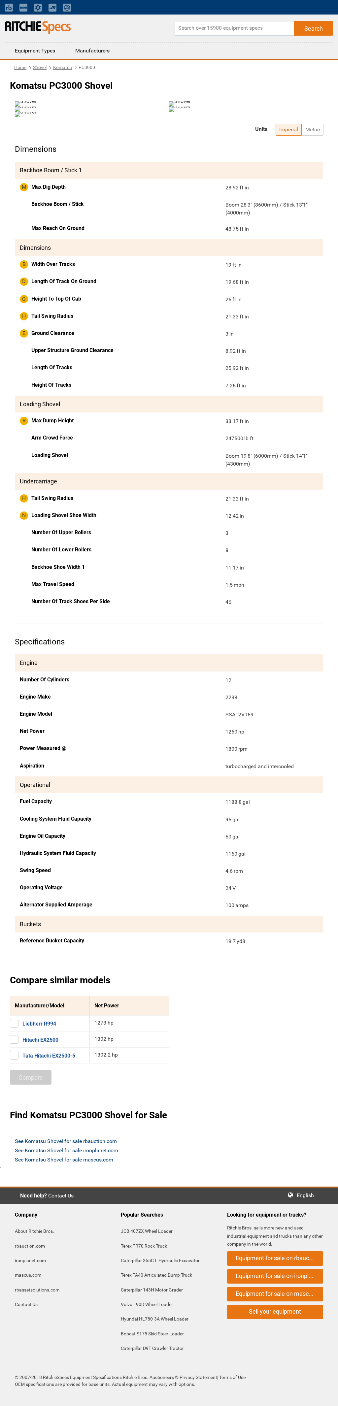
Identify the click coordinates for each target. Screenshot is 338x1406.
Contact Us (61, 1196)
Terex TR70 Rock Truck (144, 1246)
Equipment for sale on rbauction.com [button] (279, 1258)
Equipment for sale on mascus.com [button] (279, 1293)
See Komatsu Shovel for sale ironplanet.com (66, 1150)
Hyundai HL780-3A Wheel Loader (154, 1319)
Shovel (40, 67)
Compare (30, 1077)
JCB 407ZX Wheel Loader (147, 1231)
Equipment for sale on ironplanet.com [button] (279, 1275)
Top (326, 1396)
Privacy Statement (198, 1377)
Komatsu (62, 67)
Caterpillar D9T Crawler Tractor (152, 1348)
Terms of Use (232, 1377)
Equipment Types (35, 51)
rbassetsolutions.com (37, 1289)
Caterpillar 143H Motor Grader (152, 1289)
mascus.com (28, 1275)
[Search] (313, 28)
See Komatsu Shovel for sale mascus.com (64, 1160)
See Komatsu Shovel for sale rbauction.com (66, 1141)
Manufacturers (92, 51)
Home (20, 67)
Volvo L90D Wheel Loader (147, 1304)
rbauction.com (30, 1246)
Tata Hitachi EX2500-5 (48, 1056)
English (307, 1195)
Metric (312, 129)
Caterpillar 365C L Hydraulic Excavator (160, 1260)
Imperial (288, 129)
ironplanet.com (30, 1260)
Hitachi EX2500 (40, 1040)
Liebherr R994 (39, 1024)
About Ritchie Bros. (34, 1231)
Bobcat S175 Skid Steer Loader (152, 1333)
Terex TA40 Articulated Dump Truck (156, 1275)
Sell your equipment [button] (275, 1311)
